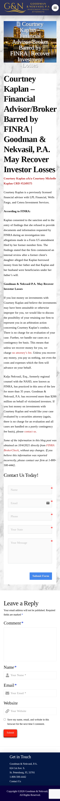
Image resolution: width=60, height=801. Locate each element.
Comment (14, 623)
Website (11, 703)
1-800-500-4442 (18, 776)
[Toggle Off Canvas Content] (55, 7)
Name (10, 667)
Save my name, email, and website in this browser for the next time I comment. (28, 721)
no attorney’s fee (22, 352)
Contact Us (15, 781)
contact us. (30, 431)
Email (10, 685)
